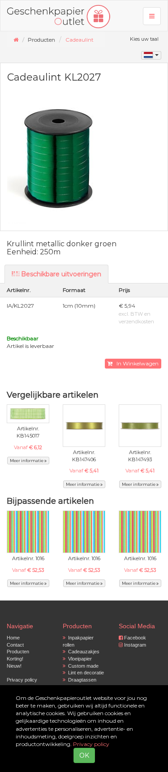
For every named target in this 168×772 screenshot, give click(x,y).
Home (13, 637)
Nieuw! (14, 666)
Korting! (15, 658)
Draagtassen (80, 679)
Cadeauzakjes (82, 651)
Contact (15, 645)
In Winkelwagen (135, 363)
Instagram (134, 645)
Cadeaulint (79, 39)
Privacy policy (22, 679)
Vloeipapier (78, 658)
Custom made (82, 666)
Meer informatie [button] (27, 460)
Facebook (134, 637)
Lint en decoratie (84, 672)
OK (84, 755)
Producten (18, 651)
